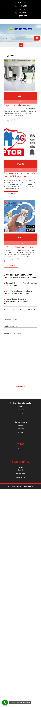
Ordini (20, 425)
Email (10, 326)
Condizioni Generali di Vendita (20, 403)
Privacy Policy (21, 406)
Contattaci (20, 387)
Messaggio (12, 333)
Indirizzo (21, 429)
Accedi (20, 449)
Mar (19, 164)
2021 (20, 101)
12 (22, 237)
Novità (20, 470)
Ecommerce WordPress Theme (20, 486)
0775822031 (22, 13)
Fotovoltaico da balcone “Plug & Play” (21, 309)
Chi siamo (20, 410)
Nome (10, 319)
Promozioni (20, 473)
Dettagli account (21, 422)
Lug (19, 96)
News (20, 467)
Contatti (20, 413)
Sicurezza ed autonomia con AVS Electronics (19, 174)
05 (23, 164)
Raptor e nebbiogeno (17, 105)
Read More (12, 120)
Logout (20, 432)
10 (22, 96)
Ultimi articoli (20, 477)
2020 (20, 243)
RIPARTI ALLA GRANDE (18, 246)
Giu (19, 237)
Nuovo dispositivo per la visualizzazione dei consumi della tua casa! (19, 301)
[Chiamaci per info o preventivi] (5, 702)
